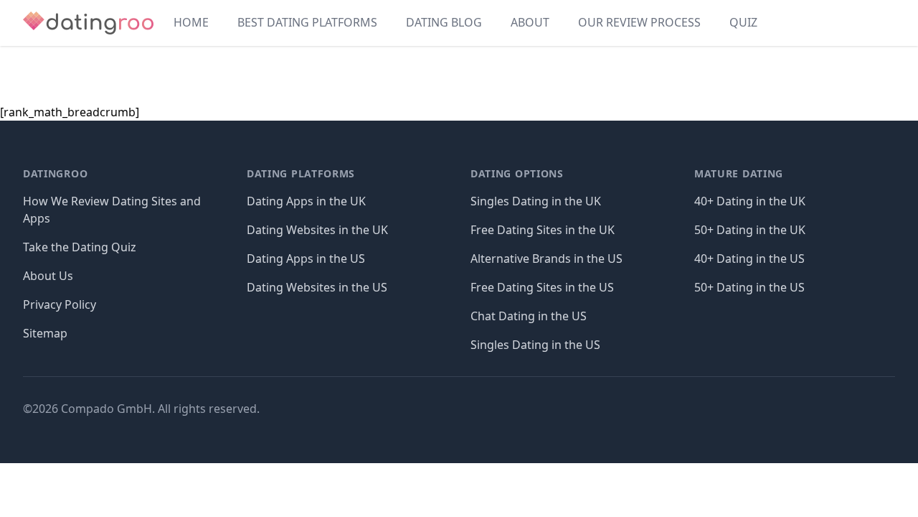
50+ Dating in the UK (749, 230)
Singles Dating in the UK (535, 201)
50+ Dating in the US (749, 287)
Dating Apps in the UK (306, 201)
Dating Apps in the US (306, 258)
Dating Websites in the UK (317, 230)
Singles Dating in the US (535, 345)
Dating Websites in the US (317, 287)
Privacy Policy (59, 304)
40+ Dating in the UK (749, 201)
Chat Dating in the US (528, 316)
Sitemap (45, 333)
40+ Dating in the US (749, 258)
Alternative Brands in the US (546, 258)
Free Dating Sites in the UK (542, 230)
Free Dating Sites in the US (542, 287)
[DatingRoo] (88, 22)
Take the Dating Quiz (79, 247)
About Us (48, 276)
